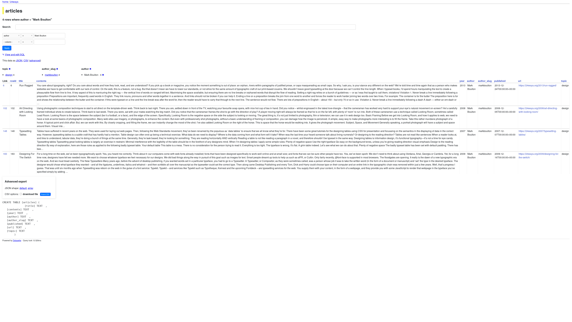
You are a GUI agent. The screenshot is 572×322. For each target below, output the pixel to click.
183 (5, 153)
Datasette (17, 240)
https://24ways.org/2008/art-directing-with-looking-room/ (538, 109)
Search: (6, 26)
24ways (14, 1)
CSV (26, 60)
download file (30, 194)
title (21, 81)
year (462, 81)
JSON (19, 60)
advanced (35, 60)
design (9, 74)
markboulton (51, 74)
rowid (13, 81)
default (23, 188)
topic (564, 81)
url (519, 81)
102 (5, 108)
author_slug (485, 81)
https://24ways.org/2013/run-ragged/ (538, 85)
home (5, 1)
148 (5, 131)
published (500, 81)
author (470, 81)
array (30, 188)
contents (41, 81)
